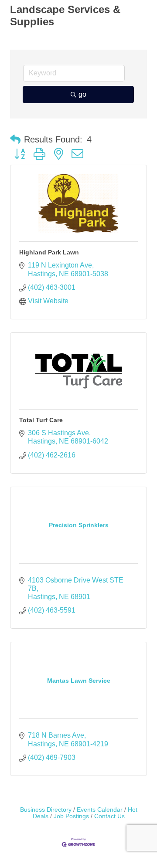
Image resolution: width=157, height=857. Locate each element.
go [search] (82, 94)
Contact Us (109, 816)
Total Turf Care (41, 420)
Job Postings (71, 816)
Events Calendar (100, 809)
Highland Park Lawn (49, 252)
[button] (15, 139)
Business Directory (46, 809)
